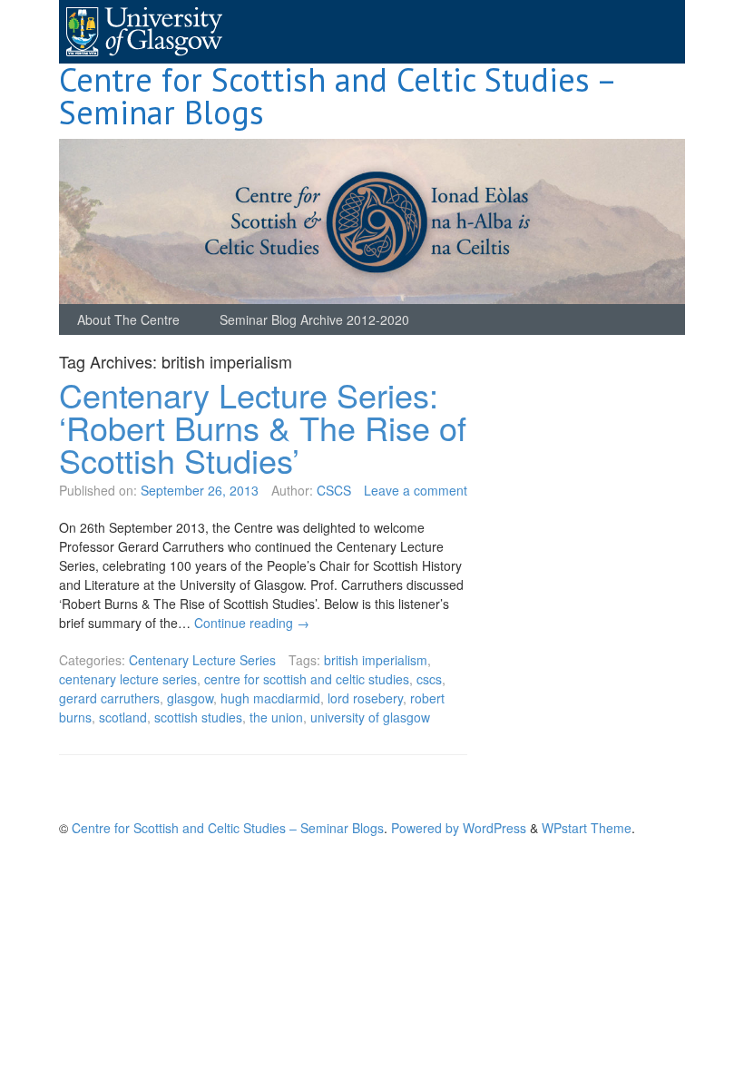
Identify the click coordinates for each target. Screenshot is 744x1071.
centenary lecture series (128, 679)
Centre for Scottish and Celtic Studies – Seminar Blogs (336, 95)
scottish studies (198, 717)
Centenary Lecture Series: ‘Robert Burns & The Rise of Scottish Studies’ (262, 427)
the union (276, 717)
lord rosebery (365, 698)
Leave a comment (415, 490)
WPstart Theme (586, 828)
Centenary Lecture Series (202, 660)
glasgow (190, 698)
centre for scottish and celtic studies (306, 679)
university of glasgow (370, 717)
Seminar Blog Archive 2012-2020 (314, 319)
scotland (123, 717)
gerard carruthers (109, 698)
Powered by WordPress (458, 828)
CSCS (334, 490)
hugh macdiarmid (270, 698)
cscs (429, 679)
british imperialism (375, 660)
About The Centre (128, 319)
